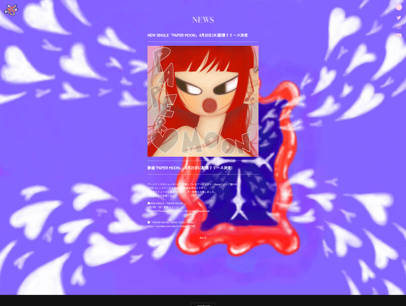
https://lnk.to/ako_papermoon (193, 211)
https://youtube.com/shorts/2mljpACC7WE (171, 226)
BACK (203, 238)
